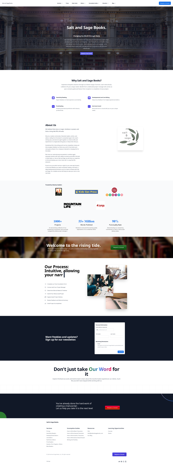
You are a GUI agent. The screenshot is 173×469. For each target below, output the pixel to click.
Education (105, 3)
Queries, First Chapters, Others (54, 444)
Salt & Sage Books (52, 422)
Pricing (48, 431)
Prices (67, 3)
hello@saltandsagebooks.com (95, 433)
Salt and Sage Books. (7, 3)
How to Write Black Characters (75, 431)
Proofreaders (49, 442)
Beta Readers (49, 446)
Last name (113, 334)
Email (99, 343)
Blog (113, 3)
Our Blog (90, 435)
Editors (82, 3)
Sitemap (48, 461)
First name (98, 334)
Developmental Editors (52, 435)
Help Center (74, 3)
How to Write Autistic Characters (75, 435)
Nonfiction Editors (51, 440)
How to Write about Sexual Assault (76, 437)
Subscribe (120, 351)
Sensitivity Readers (51, 433)
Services (59, 3)
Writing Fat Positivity (72, 440)
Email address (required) (101, 327)
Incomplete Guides (93, 3)
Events (110, 433)
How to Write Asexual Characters (75, 433)
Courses (110, 431)
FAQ (89, 431)
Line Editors (49, 437)
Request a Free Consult (86, 53)
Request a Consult (164, 3)
